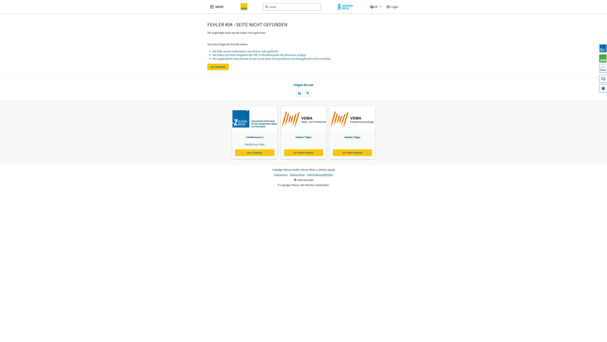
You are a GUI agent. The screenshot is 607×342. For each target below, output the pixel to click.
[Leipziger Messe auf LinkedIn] (299, 93)
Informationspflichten (320, 175)
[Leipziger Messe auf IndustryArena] (307, 93)
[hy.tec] (603, 58)
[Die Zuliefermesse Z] (603, 48)
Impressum (281, 175)
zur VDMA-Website (303, 152)
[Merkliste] (603, 88)
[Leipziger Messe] (345, 6)
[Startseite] (244, 6)
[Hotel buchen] (603, 69)
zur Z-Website (254, 152)
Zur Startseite (218, 66)
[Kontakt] (603, 79)
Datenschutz (297, 175)
